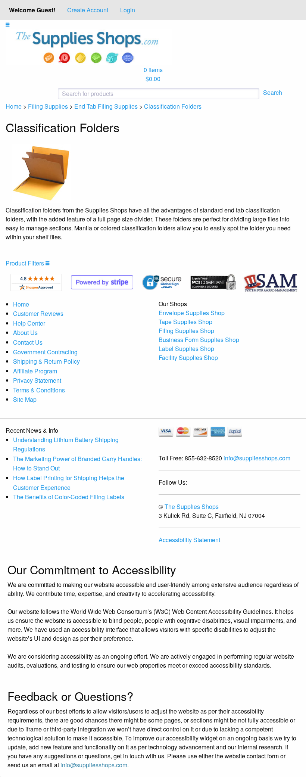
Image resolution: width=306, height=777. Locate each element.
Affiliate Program (35, 371)
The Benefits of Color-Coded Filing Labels (68, 496)
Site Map (25, 399)
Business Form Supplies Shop (199, 339)
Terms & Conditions (39, 390)
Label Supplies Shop (186, 348)
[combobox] (134, 93)
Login (127, 10)
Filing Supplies (48, 106)
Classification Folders (173, 106)
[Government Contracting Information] (270, 281)
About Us (25, 332)
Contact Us (28, 342)
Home (14, 106)
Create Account (87, 10)
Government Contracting (45, 352)
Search (272, 92)
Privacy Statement (37, 380)
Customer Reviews (38, 313)
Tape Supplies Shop (185, 321)
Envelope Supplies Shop (192, 312)
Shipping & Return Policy (46, 361)
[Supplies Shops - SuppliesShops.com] (89, 46)
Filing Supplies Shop (186, 330)
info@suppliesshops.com (257, 458)
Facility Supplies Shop (188, 357)
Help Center (29, 323)
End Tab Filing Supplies (106, 106)
